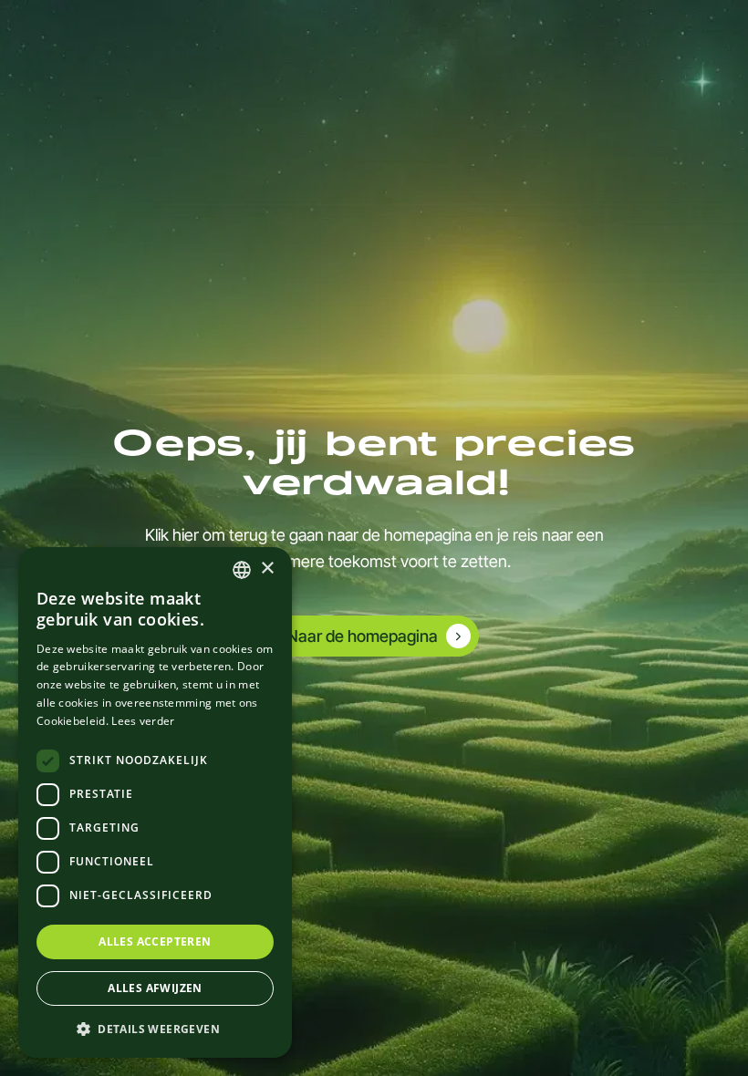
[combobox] (242, 570)
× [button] (267, 568)
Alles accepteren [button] (155, 941)
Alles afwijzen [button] (155, 988)
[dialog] (155, 802)
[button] (155, 1029)
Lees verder (142, 721)
